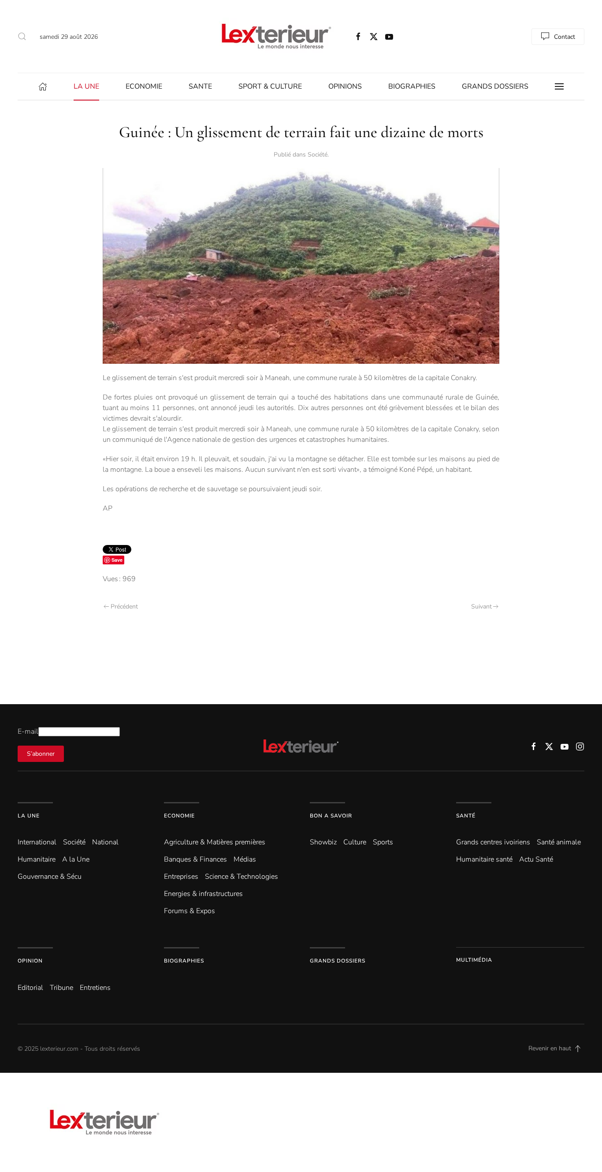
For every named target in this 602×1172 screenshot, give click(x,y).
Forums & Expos (189, 911)
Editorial (30, 988)
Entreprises (181, 876)
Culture (354, 842)
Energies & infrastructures (203, 894)
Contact (564, 36)
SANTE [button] (200, 86)
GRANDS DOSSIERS (495, 86)
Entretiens (95, 988)
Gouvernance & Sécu (50, 876)
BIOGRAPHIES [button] (411, 86)
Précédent (124, 606)
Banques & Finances (195, 859)
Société (317, 154)
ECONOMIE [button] (144, 86)
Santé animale (559, 842)
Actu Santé (536, 859)
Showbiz (323, 842)
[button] (22, 36)
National (105, 842)
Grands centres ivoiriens (493, 842)
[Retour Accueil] (274, 36)
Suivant (481, 606)
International (37, 842)
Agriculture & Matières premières (214, 842)
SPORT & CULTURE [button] (270, 86)
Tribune (61, 988)
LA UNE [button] (86, 86)
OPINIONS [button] (345, 86)
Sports (383, 842)
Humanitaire (37, 859)
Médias (245, 859)
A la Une (75, 859)
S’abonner (41, 754)
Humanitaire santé (484, 859)
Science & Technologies (241, 876)
